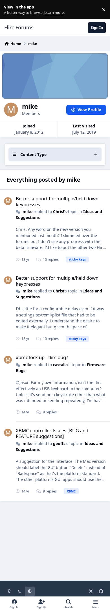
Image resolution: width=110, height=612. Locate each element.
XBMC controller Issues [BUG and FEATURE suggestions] (52, 433)
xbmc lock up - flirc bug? (42, 357)
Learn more (11, 9)
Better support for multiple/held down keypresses (57, 201)
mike (27, 211)
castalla (60, 364)
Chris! (58, 211)
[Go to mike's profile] (8, 201)
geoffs (59, 443)
